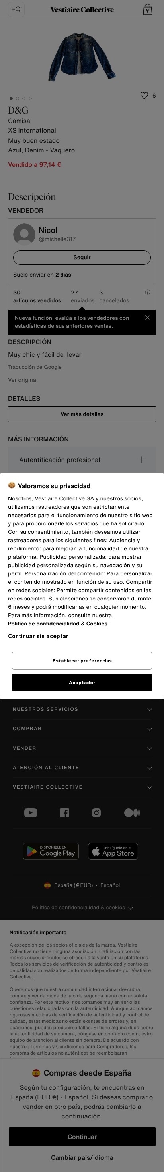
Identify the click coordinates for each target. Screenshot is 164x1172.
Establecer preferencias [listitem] (82, 660)
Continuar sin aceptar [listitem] (38, 636)
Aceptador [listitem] (82, 682)
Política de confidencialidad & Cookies (57, 624)
